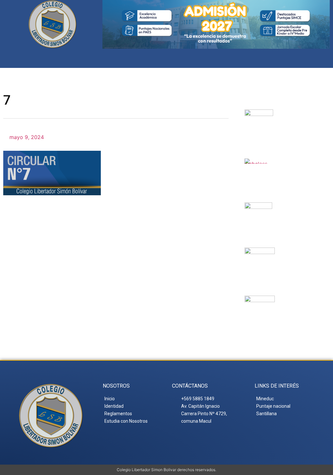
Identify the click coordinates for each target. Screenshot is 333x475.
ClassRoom (300, 166)
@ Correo (302, 117)
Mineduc (295, 210)
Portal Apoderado (304, 309)
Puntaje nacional (298, 261)
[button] (324, 58)
